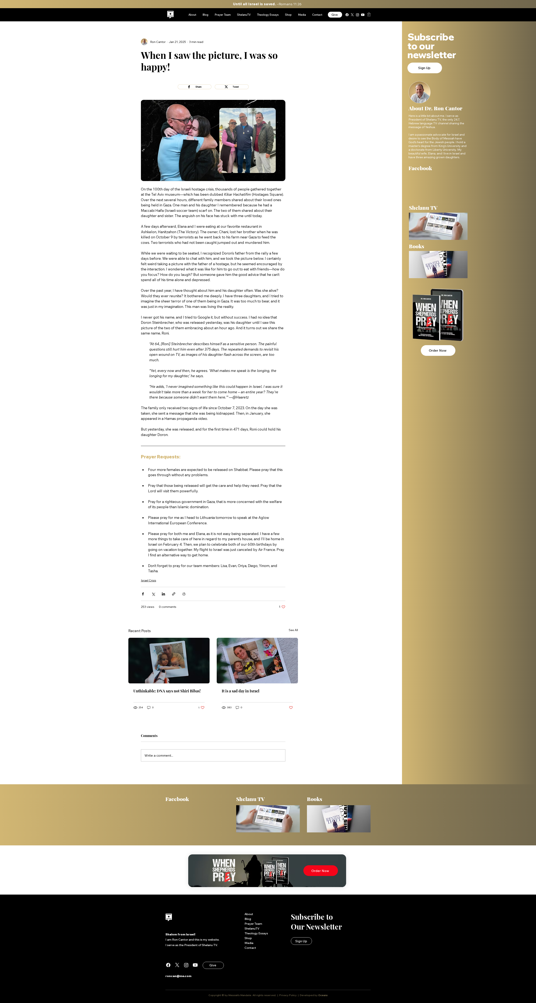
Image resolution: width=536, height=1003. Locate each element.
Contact (250, 948)
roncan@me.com (178, 976)
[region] (170, 15)
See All (293, 630)
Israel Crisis (148, 580)
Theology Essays (256, 933)
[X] (352, 15)
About (249, 914)
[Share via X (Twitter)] (153, 594)
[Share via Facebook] (143, 594)
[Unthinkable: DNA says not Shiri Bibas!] (169, 660)
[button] (369, 14)
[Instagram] (357, 15)
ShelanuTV (252, 928)
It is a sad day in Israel (240, 690)
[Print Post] (184, 594)
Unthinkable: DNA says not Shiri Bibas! (167, 690)
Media (249, 943)
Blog (248, 919)
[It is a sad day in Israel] (257, 660)
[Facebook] (347, 15)
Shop (248, 938)
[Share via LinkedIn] (163, 594)
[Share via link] (174, 594)
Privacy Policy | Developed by (298, 995)
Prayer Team (253, 924)
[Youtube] (363, 15)
